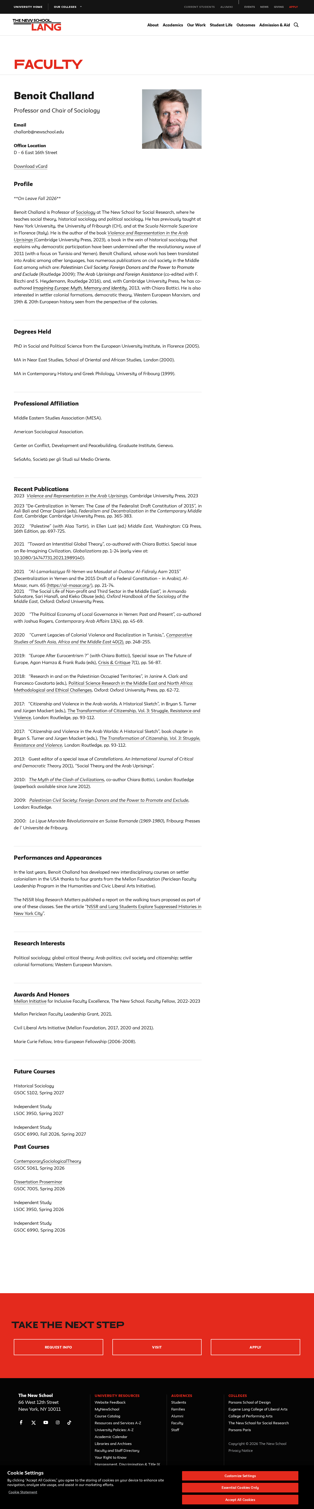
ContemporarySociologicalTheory (47, 1161)
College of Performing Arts (250, 1416)
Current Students (199, 6)
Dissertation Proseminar (38, 1181)
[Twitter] (33, 1422)
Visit (157, 1347)
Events (249, 6)
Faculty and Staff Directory (117, 1450)
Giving (279, 6)
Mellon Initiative (30, 1001)
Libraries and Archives (113, 1443)
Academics (173, 25)
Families (178, 1409)
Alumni (226, 6)
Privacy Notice (240, 1450)
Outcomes (246, 25)
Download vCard (30, 166)
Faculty (177, 1423)
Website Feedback (110, 1402)
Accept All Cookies (240, 1499)
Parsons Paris (239, 1430)
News (264, 6)
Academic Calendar (111, 1437)
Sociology (85, 212)
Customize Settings (240, 1476)
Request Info (58, 1347)
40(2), (117, 641)
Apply (293, 6)
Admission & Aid (274, 25)
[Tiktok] (69, 1422)
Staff (175, 1430)
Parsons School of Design (249, 1402)
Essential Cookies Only (240, 1488)
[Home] (41, 25)
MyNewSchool (107, 1409)
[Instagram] (58, 1422)
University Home (28, 6)
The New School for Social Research (258, 1423)
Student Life (221, 25)
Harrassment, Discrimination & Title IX (127, 1464)
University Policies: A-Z (114, 1430)
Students (178, 1402)
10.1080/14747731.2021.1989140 (48, 557)
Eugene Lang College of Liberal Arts (258, 1409)
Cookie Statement (23, 1492)
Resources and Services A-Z (118, 1423)
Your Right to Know (110, 1457)
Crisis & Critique (114, 662)
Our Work (196, 25)
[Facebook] (21, 1422)
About (153, 25)
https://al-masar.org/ (69, 585)
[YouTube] (46, 1422)
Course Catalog (107, 1416)
